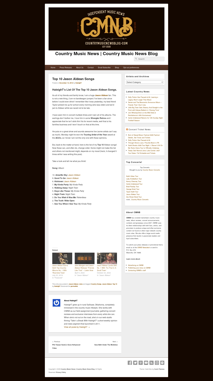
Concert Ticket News (140, 129)
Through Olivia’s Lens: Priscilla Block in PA (143, 143)
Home (53, 67)
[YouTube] (146, 363)
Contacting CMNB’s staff (137, 270)
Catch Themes (159, 369)
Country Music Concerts (151, 170)
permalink (74, 286)
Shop (117, 67)
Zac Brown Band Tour (134, 197)
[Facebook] (130, 363)
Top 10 (115, 284)
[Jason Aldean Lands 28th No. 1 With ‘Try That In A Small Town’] (107, 258)
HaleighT (78, 83)
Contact (91, 67)
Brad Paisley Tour (132, 186)
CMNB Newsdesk (143, 247)
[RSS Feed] (151, 363)
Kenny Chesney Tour (133, 181)
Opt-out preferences (131, 67)
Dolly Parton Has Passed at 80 (139, 140)
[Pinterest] (141, 363)
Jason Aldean (101, 95)
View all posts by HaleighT (77, 327)
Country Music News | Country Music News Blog (106, 53)
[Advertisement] (85, 226)
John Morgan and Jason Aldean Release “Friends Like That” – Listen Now (84, 268)
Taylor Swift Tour (132, 191)
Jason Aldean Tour (133, 194)
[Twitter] (135, 363)
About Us (79, 67)
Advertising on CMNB (135, 265)
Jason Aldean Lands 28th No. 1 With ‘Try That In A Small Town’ (107, 268)
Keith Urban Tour (132, 176)
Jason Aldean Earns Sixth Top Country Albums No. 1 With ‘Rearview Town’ (60, 269)
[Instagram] (157, 363)
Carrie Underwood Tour (134, 184)
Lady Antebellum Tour (134, 179)
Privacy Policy (61, 372)
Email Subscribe (104, 67)
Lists (81, 284)
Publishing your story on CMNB (139, 268)
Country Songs (96, 284)
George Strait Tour (132, 189)
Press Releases (66, 67)
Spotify (162, 363)
